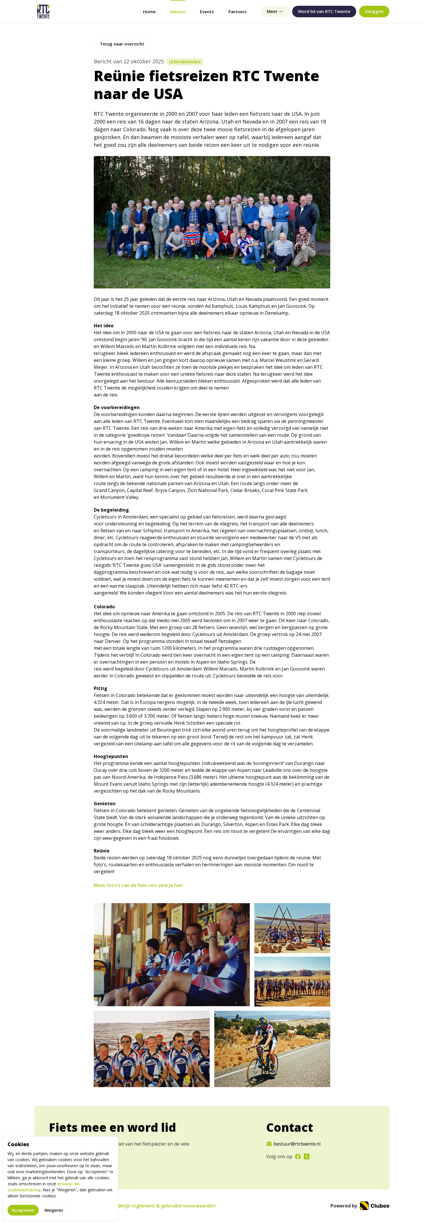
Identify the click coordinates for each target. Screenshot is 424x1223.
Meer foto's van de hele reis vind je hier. (139, 885)
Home (149, 11)
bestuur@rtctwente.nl (296, 1144)
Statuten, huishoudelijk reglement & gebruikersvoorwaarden (146, 1206)
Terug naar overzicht (122, 44)
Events (207, 11)
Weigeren (53, 1210)
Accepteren (23, 1210)
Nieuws (177, 11)
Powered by (345, 1206)
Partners (237, 11)
